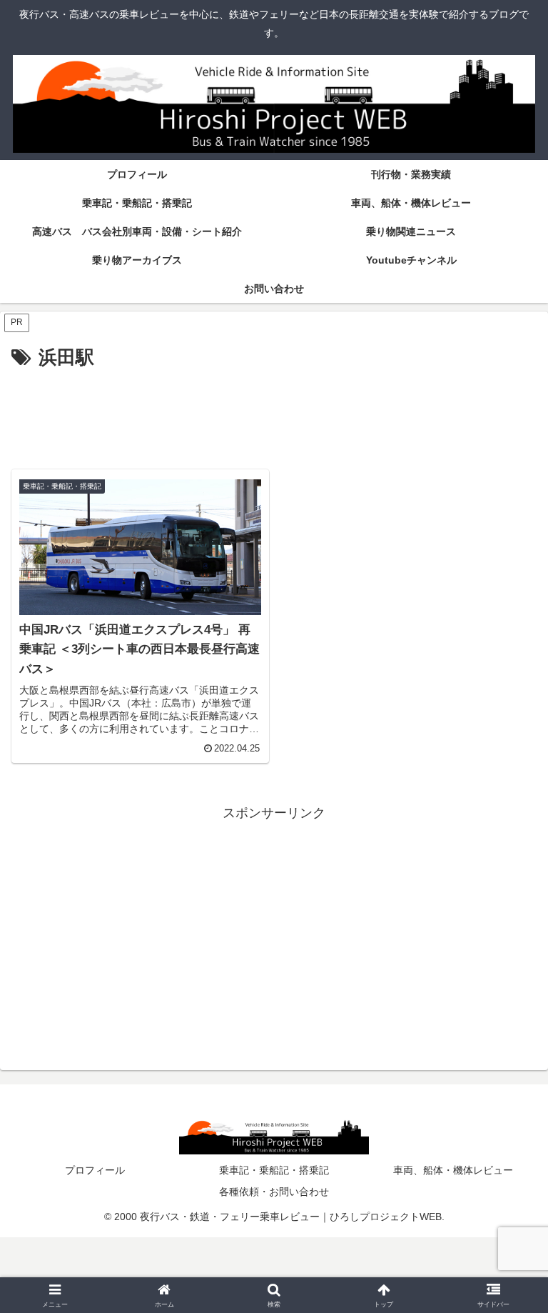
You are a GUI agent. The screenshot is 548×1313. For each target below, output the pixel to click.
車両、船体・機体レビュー (453, 1170)
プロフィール (95, 1170)
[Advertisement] (274, 413)
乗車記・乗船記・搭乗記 (274, 1170)
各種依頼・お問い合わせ (274, 1191)
